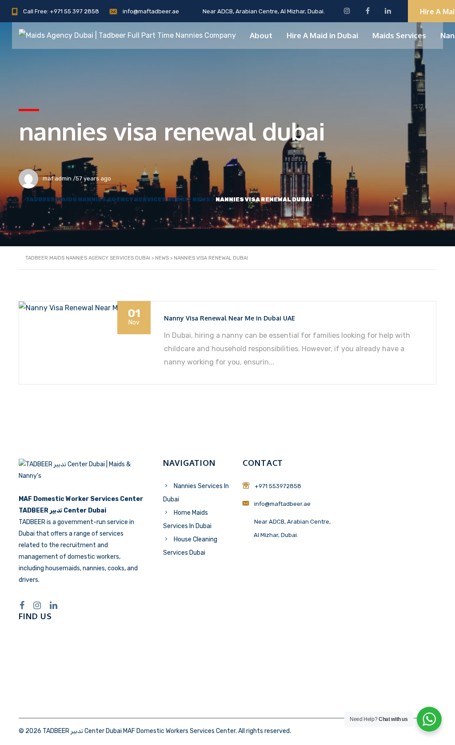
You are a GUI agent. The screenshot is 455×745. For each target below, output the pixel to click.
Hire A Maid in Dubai (322, 35)
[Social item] (22, 605)
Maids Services (399, 35)
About (261, 35)
